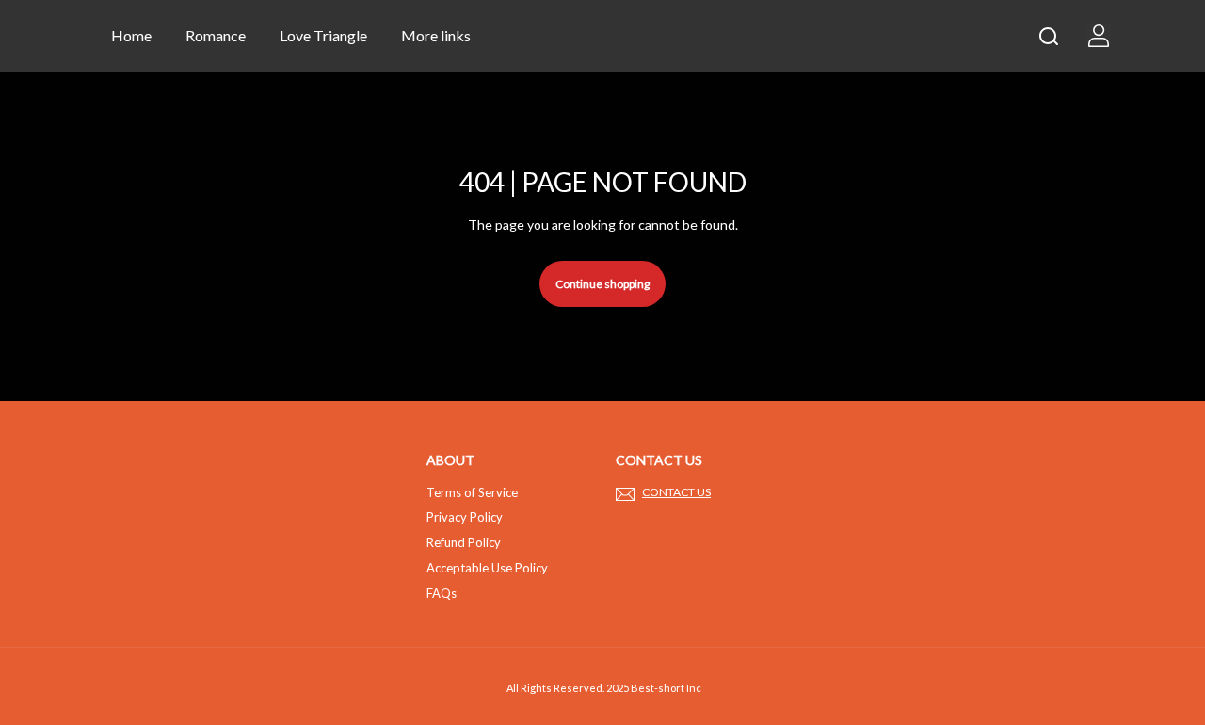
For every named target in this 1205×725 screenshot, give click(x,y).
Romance (215, 35)
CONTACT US (676, 492)
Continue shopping (602, 284)
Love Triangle (323, 35)
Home (131, 35)
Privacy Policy (464, 516)
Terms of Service (472, 492)
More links (436, 35)
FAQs (441, 593)
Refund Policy (463, 542)
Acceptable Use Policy (487, 567)
